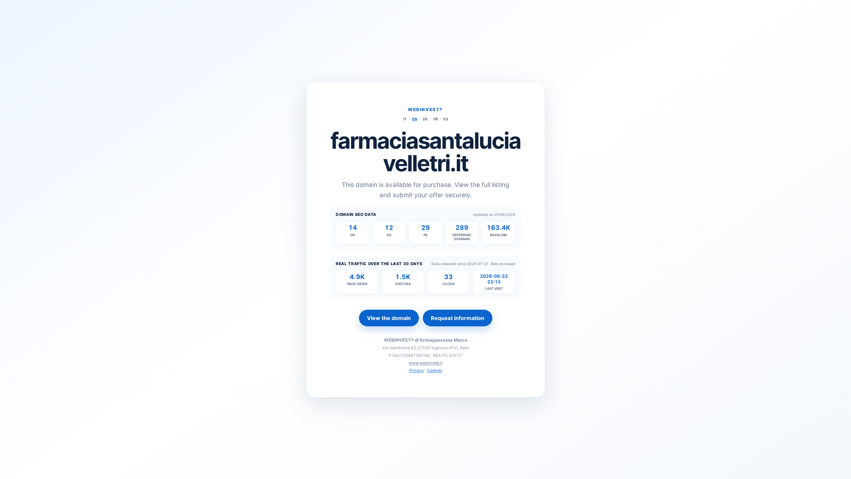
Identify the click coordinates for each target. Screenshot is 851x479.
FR (435, 119)
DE (425, 119)
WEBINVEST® (425, 109)
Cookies (434, 370)
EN (414, 119)
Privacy (416, 370)
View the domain (389, 318)
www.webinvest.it (425, 362)
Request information (457, 318)
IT (405, 119)
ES (445, 119)
